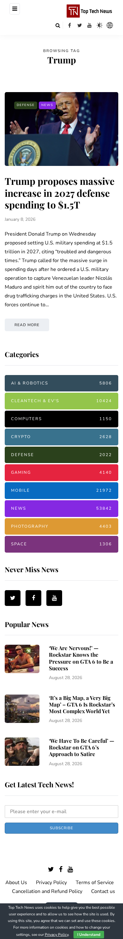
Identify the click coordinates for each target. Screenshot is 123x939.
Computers (61, 419)
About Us (16, 882)
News (47, 105)
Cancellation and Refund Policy (47, 891)
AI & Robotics (61, 383)
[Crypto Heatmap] (110, 25)
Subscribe (61, 827)
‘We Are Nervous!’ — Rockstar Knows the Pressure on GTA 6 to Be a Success (81, 658)
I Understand (88, 934)
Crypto (61, 437)
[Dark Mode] (100, 25)
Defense (26, 105)
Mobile (61, 490)
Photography (61, 526)
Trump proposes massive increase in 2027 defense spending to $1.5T (59, 193)
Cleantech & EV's (61, 401)
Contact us (103, 891)
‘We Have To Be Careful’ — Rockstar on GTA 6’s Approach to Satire (81, 747)
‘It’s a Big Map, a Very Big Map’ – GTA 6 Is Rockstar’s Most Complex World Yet (82, 704)
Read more (27, 324)
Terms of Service (95, 882)
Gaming (61, 472)
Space (61, 544)
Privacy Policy (51, 882)
